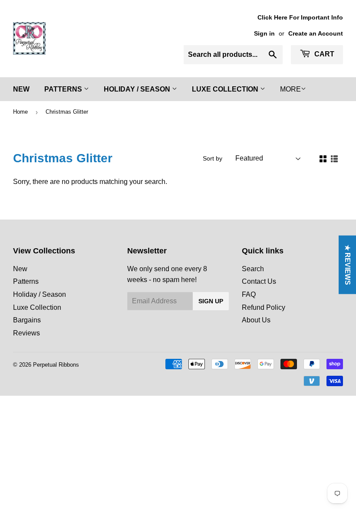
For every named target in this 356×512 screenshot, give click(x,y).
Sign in (264, 33)
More (290, 89)
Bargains (27, 320)
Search (253, 268)
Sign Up (210, 301)
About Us (256, 320)
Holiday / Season (138, 89)
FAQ (249, 294)
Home (20, 111)
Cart (323, 54)
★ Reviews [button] (347, 265)
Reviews (26, 333)
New (21, 89)
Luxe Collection (226, 89)
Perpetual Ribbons (56, 364)
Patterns (64, 89)
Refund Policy (263, 307)
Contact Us (259, 281)
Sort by (212, 158)
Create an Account (315, 33)
